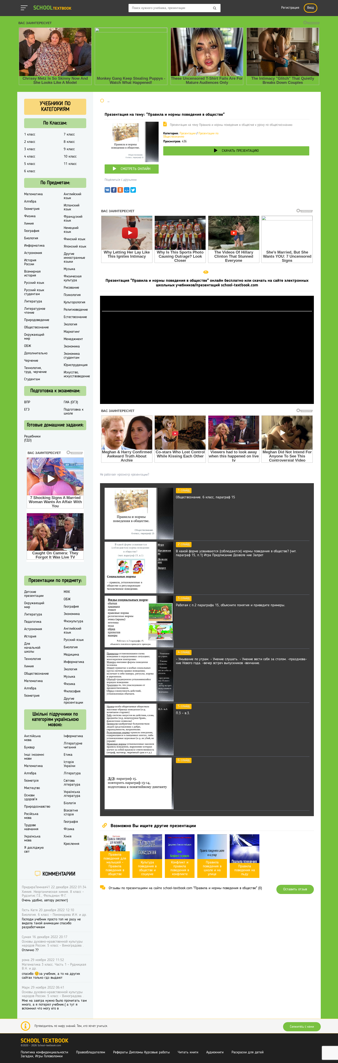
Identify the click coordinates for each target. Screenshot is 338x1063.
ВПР (27, 402)
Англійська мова (32, 738)
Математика (33, 194)
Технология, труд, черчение (35, 370)
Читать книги (188, 1052)
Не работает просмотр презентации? (124, 474)
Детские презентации (33, 594)
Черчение (31, 361)
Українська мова (32, 838)
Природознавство (37, 807)
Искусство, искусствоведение (77, 374)
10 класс (70, 156)
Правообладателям (90, 1052)
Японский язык (75, 246)
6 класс (29, 171)
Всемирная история (32, 273)
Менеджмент (73, 339)
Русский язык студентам (34, 292)
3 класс (29, 149)
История (30, 636)
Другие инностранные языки (74, 258)
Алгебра (30, 201)
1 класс (29, 134)
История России (30, 262)
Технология (32, 659)
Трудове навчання (31, 827)
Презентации (188, 133)
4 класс (29, 156)
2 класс (29, 142)
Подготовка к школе (73, 411)
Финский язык (74, 239)
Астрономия (33, 253)
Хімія (68, 836)
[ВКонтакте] (107, 191)
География (31, 231)
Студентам (32, 379)
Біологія (70, 803)
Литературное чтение (34, 311)
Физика (30, 216)
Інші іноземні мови (34, 757)
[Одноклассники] (120, 191)
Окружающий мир (34, 337)
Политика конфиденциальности (44, 1052)
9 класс (69, 149)
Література (72, 773)
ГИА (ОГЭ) (71, 402)
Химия (29, 224)
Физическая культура (73, 278)
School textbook (44, 1041)
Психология (72, 295)
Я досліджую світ (34, 850)
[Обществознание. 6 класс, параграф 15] (139, 538)
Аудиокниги (214, 1052)
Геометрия (32, 209)
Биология (31, 238)
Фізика (69, 829)
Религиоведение (76, 310)
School (52, 8)
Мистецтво (32, 788)
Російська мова (31, 816)
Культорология (74, 302)
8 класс (69, 142)
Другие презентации (73, 701)
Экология (70, 324)
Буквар (29, 747)
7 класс (69, 134)
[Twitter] (133, 191)
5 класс (29, 164)
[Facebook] (114, 191)
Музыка (69, 269)
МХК (67, 592)
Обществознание (36, 327)
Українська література (72, 794)
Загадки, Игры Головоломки (42, 1056)
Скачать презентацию (240, 151)
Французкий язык (73, 219)
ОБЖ (27, 346)
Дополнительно (35, 353)
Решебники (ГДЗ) (32, 438)
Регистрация (290, 8)
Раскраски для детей (248, 1052)
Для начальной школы (32, 648)
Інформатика (73, 736)
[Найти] (214, 8)
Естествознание (75, 317)
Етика (68, 755)
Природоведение (36, 320)
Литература (33, 301)
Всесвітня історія (71, 812)
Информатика (34, 246)
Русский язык (34, 283)
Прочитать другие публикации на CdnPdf (207, 402)
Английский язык (72, 196)
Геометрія (31, 781)
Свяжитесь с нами (302, 1026)
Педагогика (32, 622)
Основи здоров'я (30, 797)
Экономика (72, 346)
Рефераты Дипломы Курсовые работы (141, 1052)
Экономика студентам (72, 356)
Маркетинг (72, 332)
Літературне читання (73, 745)
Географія (71, 822)
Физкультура (73, 621)
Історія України (69, 764)
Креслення (71, 844)
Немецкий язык (71, 230)
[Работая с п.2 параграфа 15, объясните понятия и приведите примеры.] (139, 646)
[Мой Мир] (126, 191)
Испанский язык (71, 207)
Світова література (72, 783)
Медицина (71, 655)
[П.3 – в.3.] (139, 754)
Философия (72, 691)
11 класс (70, 164)
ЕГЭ (26, 410)
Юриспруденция (76, 365)
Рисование (71, 288)
